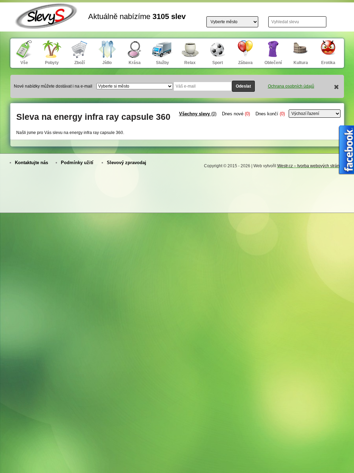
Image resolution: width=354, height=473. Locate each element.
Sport (217, 62)
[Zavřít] (336, 87)
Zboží (79, 62)
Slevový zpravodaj (126, 162)
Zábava (245, 62)
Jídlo (107, 62)
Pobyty (52, 62)
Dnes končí (270, 113)
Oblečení (273, 62)
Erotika (328, 62)
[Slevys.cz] (47, 25)
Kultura (301, 62)
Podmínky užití (77, 162)
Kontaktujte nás (31, 162)
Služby (162, 62)
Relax (190, 62)
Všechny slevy (197, 113)
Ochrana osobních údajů (291, 86)
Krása (135, 62)
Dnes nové (236, 113)
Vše (24, 62)
